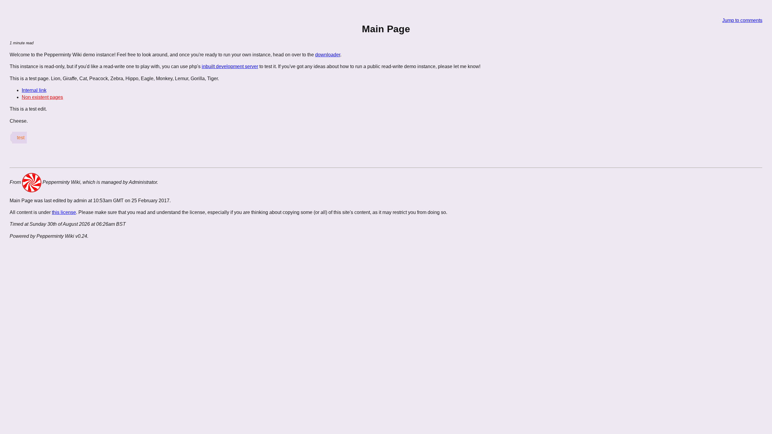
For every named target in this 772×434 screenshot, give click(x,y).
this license (64, 212)
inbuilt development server (230, 66)
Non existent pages (42, 97)
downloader (327, 54)
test (20, 137)
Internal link (34, 90)
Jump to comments (742, 20)
